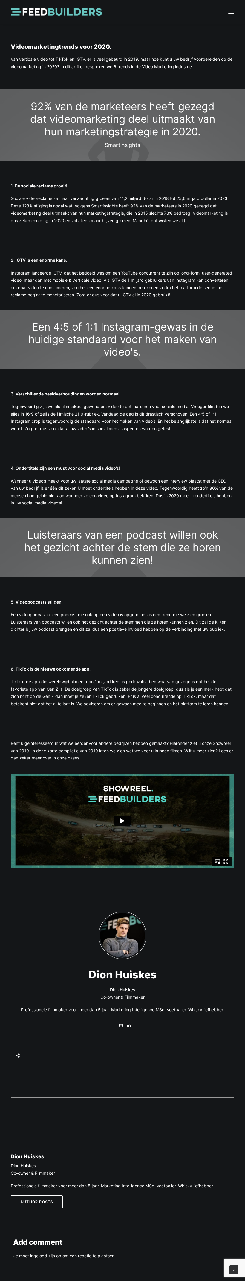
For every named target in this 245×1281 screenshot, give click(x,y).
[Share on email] (18, 1069)
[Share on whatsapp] (18, 1047)
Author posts (36, 1202)
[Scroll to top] (233, 1269)
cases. (74, 757)
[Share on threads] (18, 1026)
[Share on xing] (18, 1061)
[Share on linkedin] (18, 1040)
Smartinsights (104, 205)
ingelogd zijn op (45, 1255)
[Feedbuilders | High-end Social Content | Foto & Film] (56, 12)
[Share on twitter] (18, 1018)
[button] (231, 12)
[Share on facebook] (18, 1011)
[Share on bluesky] (18, 1054)
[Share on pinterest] (18, 1033)
